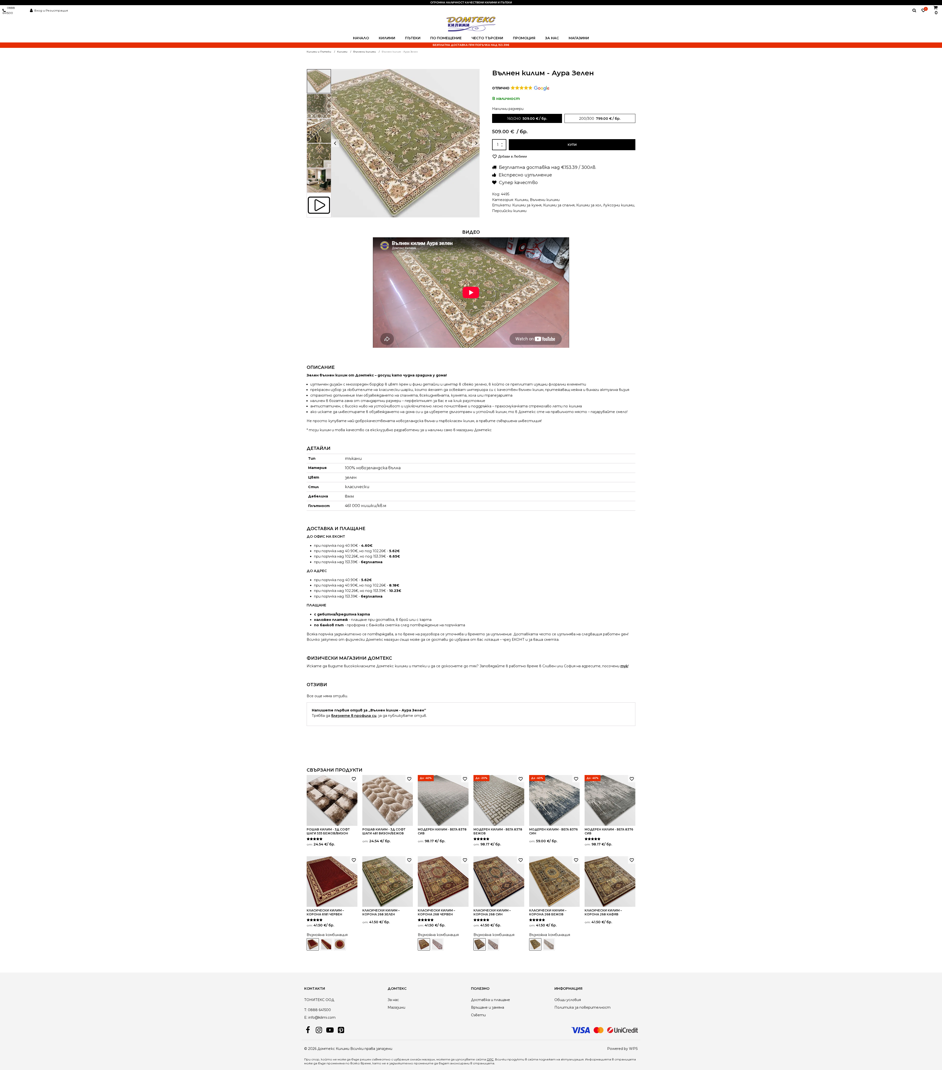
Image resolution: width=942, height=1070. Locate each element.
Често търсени (487, 38)
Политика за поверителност (582, 1007)
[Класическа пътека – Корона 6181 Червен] (326, 944)
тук (624, 666)
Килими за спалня (559, 205)
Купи (572, 145)
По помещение (446, 38)
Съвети (478, 1015)
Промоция (524, 38)
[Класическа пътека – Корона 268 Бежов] (549, 944)
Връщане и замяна (487, 1007)
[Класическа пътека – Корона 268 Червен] (437, 944)
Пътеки (412, 38)
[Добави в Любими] (353, 778)
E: (305, 1017)
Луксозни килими (618, 205)
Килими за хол (588, 205)
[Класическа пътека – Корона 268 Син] (493, 944)
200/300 (586, 118)
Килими (387, 38)
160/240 (514, 118)
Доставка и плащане (490, 1000)
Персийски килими (509, 211)
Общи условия (567, 1000)
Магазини (579, 38)
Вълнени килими (545, 200)
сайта (533, 1059)
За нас (552, 38)
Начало (361, 38)
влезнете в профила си (353, 715)
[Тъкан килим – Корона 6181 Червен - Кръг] (340, 944)
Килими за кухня (526, 205)
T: (305, 1010)
